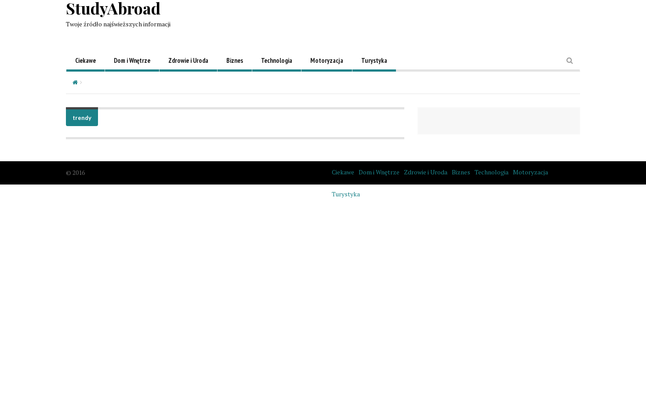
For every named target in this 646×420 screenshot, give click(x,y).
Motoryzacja (326, 60)
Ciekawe (85, 60)
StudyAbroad (113, 8)
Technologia (276, 60)
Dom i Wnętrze (132, 60)
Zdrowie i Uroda (188, 60)
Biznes (234, 60)
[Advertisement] (420, 20)
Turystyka (374, 60)
